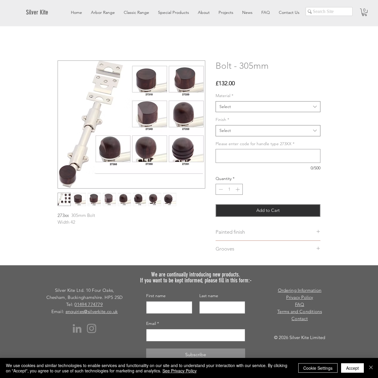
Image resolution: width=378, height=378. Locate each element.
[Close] (370, 368)
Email (152, 323)
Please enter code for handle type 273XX (255, 143)
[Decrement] (220, 189)
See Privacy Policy (179, 371)
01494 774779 (88, 304)
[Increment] (238, 189)
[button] (364, 12)
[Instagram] (91, 328)
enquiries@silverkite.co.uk (92, 311)
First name (156, 295)
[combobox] (268, 106)
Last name (208, 295)
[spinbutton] (229, 189)
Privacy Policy (299, 297)
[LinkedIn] (77, 328)
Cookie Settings (318, 368)
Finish (222, 119)
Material (224, 95)
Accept (352, 368)
